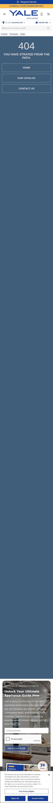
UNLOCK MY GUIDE (17, 748)
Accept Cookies (38, 798)
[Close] (49, 774)
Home (26, 67)
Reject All (15, 798)
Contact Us (26, 88)
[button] (4, 14)
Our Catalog (26, 78)
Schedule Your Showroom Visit (26, 6)
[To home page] (23, 14)
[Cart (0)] (49, 14)
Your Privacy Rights (26, 791)
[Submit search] (48, 28)
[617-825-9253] (42, 14)
